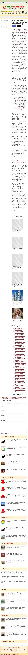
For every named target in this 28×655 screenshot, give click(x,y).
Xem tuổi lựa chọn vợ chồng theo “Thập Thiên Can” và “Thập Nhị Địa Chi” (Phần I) (16, 488)
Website (2, 415)
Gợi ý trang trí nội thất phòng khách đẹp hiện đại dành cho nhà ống (13, 577)
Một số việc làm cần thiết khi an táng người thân (15, 528)
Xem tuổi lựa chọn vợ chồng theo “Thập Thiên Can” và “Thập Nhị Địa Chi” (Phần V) (16, 510)
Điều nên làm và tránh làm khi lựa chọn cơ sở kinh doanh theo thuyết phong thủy (16, 536)
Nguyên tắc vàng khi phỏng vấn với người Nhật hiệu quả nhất (19, 333)
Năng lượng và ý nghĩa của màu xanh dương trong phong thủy (15, 503)
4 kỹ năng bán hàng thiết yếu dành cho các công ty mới (20, 390)
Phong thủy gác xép (16, 194)
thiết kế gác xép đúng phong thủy (16, 398)
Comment (3, 420)
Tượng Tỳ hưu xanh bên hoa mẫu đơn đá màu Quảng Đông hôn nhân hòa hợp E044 (16, 594)
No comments (5, 26)
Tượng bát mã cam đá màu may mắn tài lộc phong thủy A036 (16, 561)
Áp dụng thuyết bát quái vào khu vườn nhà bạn (16, 521)
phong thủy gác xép (10, 397)
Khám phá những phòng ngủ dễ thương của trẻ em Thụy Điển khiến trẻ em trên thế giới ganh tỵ (14, 572)
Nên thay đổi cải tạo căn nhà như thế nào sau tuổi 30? (13, 582)
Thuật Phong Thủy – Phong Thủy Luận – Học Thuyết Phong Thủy (15, 650)
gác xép (19, 29)
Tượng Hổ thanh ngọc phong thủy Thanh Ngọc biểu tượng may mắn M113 (16, 554)
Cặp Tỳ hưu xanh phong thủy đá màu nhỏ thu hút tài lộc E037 (16, 600)
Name (2, 406)
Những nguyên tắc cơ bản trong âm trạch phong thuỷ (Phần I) (16, 440)
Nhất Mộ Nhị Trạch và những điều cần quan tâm (15, 455)
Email (2, 410)
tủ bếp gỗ (18, 100)
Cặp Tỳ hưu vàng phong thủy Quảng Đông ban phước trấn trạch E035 (15, 608)
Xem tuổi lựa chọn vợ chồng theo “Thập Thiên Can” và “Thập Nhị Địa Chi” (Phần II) (16, 496)
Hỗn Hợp (4, 23)
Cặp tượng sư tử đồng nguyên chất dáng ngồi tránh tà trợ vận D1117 (16, 546)
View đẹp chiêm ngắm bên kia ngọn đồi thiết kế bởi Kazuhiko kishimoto (20, 348)
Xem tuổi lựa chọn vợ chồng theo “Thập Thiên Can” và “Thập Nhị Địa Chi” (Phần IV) (16, 481)
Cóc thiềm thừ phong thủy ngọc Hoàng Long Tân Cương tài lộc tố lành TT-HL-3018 (16, 627)
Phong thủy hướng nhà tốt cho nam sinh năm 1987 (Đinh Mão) (20, 343)
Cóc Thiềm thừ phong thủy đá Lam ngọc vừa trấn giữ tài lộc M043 (16, 619)
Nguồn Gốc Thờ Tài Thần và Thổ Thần (16, 469)
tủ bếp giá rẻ (21, 104)
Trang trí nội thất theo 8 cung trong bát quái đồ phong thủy (16, 447)
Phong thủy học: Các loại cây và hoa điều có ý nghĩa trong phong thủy (20, 369)
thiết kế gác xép (16, 92)
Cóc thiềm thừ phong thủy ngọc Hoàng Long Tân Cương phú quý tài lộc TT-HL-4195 (16, 634)
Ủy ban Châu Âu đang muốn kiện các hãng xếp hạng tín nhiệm (20, 355)
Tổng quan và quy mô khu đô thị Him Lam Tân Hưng (20, 382)
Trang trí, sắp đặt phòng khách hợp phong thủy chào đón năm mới (15, 462)
